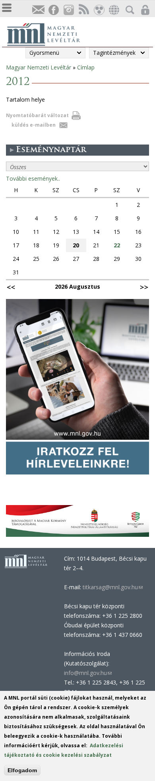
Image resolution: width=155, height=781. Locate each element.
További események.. (33, 178)
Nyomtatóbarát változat (37, 115)
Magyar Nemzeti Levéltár (38, 67)
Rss (83, 10)
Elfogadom (22, 770)
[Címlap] (47, 33)
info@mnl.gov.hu (88, 673)
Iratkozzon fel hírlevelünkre (38, 10)
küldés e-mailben (34, 124)
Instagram (68, 10)
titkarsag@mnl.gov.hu (112, 587)
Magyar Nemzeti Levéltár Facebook (53, 10)
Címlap (86, 67)
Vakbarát (98, 10)
